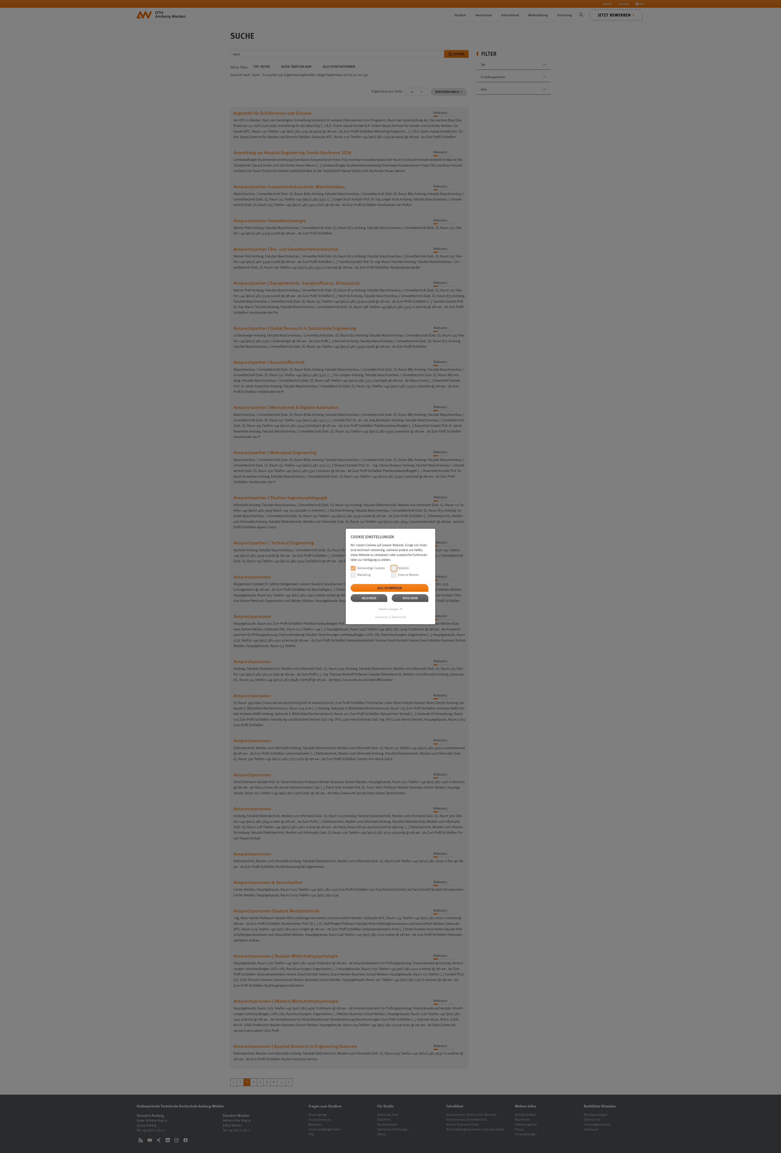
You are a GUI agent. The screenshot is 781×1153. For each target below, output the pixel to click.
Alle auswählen (389, 587)
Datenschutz (399, 617)
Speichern (410, 598)
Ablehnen (369, 598)
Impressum (381, 617)
